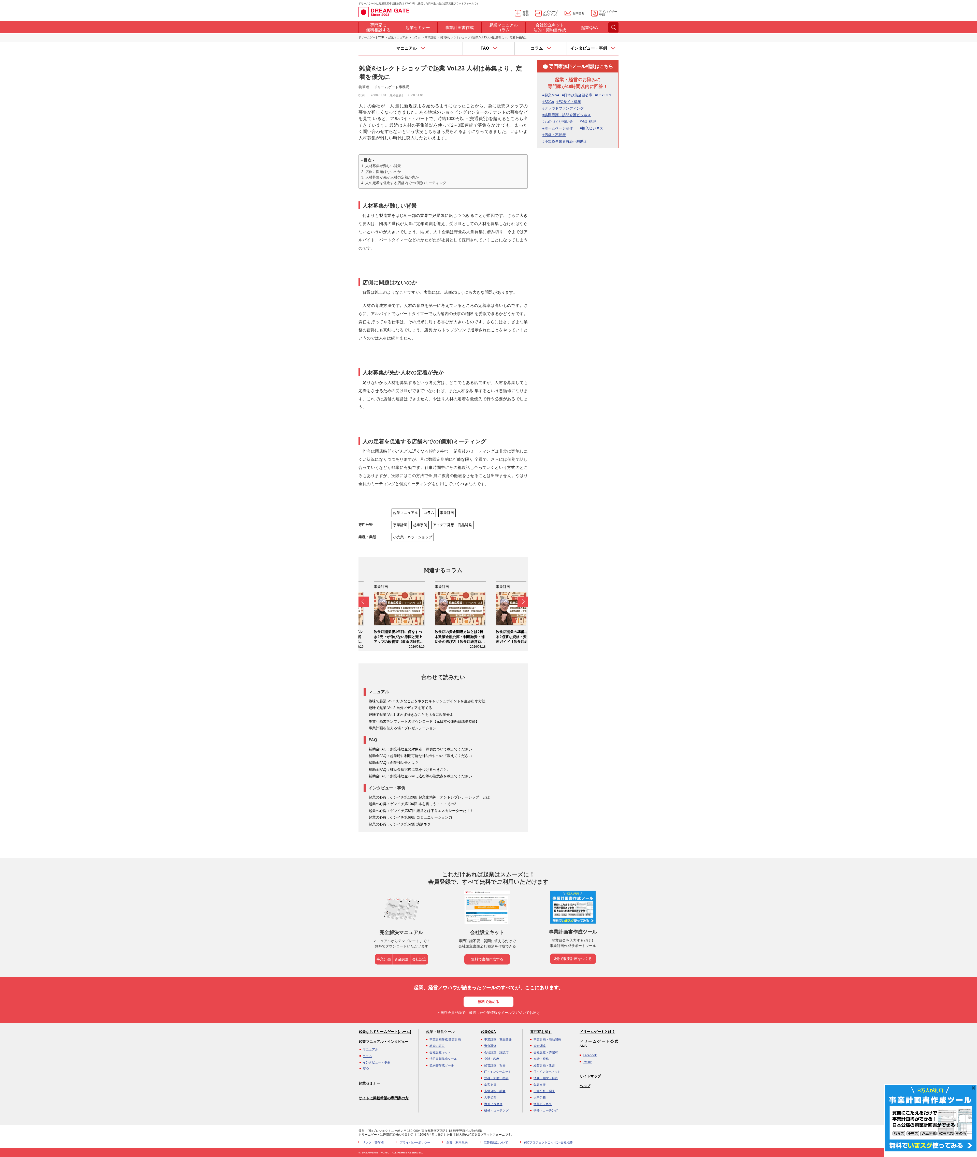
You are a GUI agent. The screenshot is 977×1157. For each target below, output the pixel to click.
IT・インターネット (497, 1072)
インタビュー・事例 (376, 1062)
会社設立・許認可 (496, 1052)
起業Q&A (488, 1032)
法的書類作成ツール (443, 1059)
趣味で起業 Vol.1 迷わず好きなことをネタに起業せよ (411, 715)
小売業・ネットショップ (412, 537)
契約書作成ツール (441, 1065)
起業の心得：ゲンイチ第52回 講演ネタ (400, 824)
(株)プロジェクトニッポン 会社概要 (548, 1142)
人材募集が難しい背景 (383, 166)
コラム (416, 37)
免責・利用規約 (457, 1142)
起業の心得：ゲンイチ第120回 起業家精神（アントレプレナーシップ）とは (429, 797)
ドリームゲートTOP (371, 37)
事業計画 (430, 37)
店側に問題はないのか (383, 172)
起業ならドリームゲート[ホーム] (385, 1032)
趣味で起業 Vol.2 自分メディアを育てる (400, 708)
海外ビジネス (493, 1104)
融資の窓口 (437, 1046)
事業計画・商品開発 (498, 1039)
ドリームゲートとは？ (597, 1032)
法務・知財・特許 (496, 1078)
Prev (363, 602)
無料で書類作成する (487, 959)
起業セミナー (369, 1083)
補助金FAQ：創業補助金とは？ (394, 763)
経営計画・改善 (495, 1065)
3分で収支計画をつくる (573, 959)
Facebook (590, 1055)
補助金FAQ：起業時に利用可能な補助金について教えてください (420, 756)
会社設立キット (440, 1052)
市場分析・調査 (495, 1091)
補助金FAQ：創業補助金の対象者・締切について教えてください (420, 749)
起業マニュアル (398, 37)
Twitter (587, 1062)
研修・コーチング (496, 1110)
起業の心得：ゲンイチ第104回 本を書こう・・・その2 (412, 804)
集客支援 (490, 1085)
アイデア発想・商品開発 (452, 525)
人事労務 (490, 1097)
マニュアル (370, 1049)
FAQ (366, 1069)
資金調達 (401, 959)
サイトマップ (590, 1076)
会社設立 (419, 959)
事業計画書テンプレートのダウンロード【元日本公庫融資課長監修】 (424, 721)
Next (523, 602)
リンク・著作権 (373, 1142)
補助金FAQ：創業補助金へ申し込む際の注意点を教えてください (420, 776)
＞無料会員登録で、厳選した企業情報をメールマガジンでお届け (488, 1013)
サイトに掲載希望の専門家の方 (384, 1098)
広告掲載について (496, 1142)
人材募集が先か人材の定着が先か (392, 177)
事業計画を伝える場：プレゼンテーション (402, 728)
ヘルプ (585, 1086)
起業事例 (420, 525)
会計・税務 (491, 1059)
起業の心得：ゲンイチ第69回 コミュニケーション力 (410, 817)
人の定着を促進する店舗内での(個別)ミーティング (405, 183)
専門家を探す (541, 1032)
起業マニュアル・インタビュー (384, 1042)
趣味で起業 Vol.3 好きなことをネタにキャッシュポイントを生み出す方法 (427, 701)
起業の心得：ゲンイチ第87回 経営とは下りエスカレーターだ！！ (421, 811)
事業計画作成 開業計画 (445, 1039)
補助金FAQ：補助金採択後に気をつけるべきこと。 (410, 769)
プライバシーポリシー (415, 1142)
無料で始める (488, 1002)
